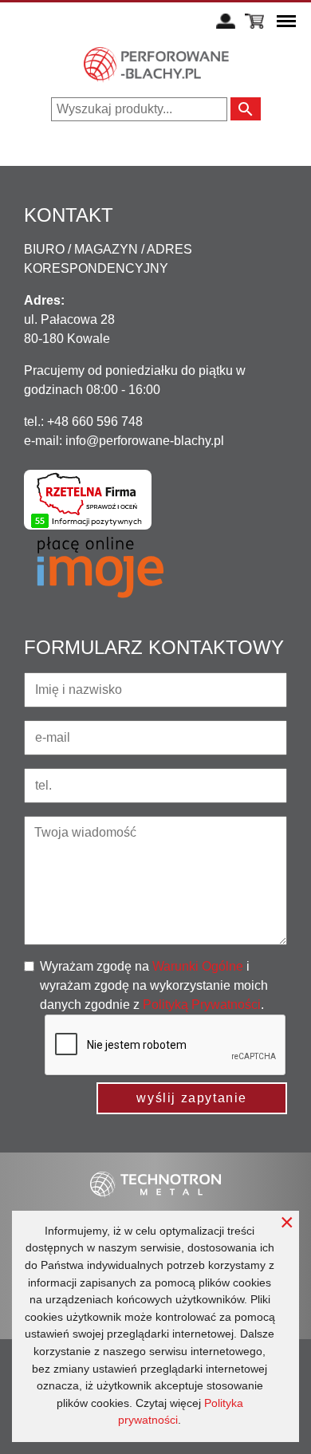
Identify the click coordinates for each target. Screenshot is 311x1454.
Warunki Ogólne (197, 966)
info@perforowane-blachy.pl (144, 440)
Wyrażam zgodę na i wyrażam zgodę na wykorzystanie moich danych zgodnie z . (154, 985)
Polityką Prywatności (202, 1004)
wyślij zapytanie (191, 1098)
